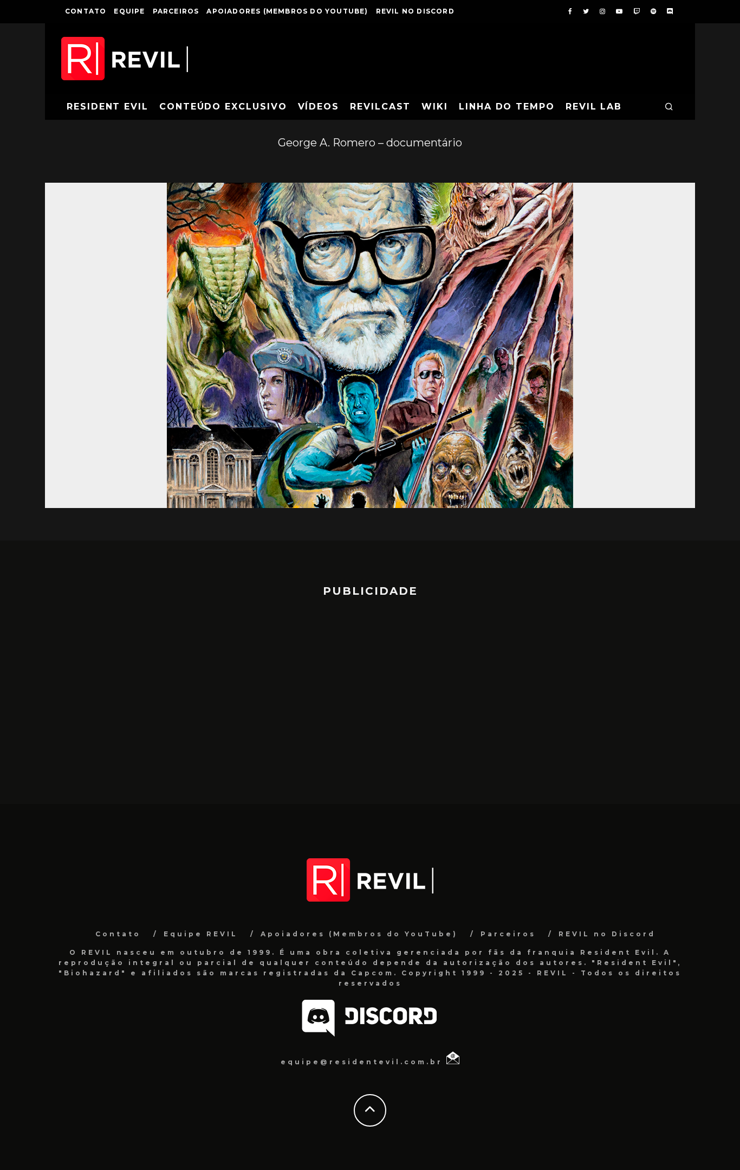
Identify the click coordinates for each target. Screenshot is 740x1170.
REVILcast (380, 106)
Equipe (129, 11)
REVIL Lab (594, 106)
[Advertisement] (370, 696)
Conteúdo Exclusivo (223, 106)
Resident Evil (107, 106)
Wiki (434, 106)
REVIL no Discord (415, 11)
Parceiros (176, 11)
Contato (85, 11)
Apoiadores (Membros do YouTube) (287, 11)
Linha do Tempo (507, 106)
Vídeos (319, 106)
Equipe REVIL (201, 934)
